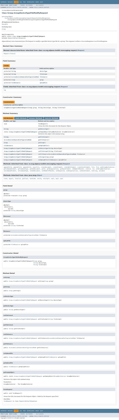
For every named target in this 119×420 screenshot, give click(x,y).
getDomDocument (35, 169)
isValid (88, 169)
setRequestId (60, 171)
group (42, 80)
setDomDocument (35, 171)
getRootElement (65, 169)
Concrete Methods (51, 118)
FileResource (15, 82)
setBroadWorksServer (103, 169)
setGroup (41, 157)
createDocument (46, 167)
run (93, 169)
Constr (19, 7)
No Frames (29, 5)
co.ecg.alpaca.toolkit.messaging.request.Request (21, 18)
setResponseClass (72, 171)
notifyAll (46, 178)
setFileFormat (43, 151)
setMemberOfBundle (48, 171)
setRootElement (84, 171)
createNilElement (70, 167)
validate (102, 171)
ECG (12, 418)
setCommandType (23, 171)
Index (37, 2)
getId (43, 169)
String (13, 71)
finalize (18, 178)
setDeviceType (43, 148)
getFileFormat (43, 137)
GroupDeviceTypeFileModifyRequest (16, 107)
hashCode (33, 178)
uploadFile (43, 82)
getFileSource (43, 140)
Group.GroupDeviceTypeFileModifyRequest (23, 132)
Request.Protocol (10, 53)
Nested (9, 7)
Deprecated (30, 2)
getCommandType (23, 169)
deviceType (43, 71)
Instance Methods (35, 118)
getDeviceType (43, 129)
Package (10, 2)
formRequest (42, 124)
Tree (24, 2)
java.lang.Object (7, 16)
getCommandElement (10, 169)
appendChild (8, 167)
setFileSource (43, 154)
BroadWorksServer (55, 132)
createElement (57, 167)
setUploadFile (43, 160)
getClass (25, 178)
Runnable (5, 24)
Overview (4, 2)
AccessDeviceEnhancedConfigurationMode (25, 77)
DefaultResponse (43, 18)
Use (21, 2)
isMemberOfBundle (78, 169)
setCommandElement (10, 171)
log (5, 90)
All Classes (40, 5)
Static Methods (21, 118)
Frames (22, 5)
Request (10, 38)
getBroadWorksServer (107, 167)
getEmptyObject (43, 132)
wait (52, 178)
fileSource (43, 77)
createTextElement (83, 167)
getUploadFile (43, 145)
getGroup (41, 142)
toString (94, 171)
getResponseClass (53, 169)
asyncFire (36, 167)
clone (5, 178)
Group (4, 29)
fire (92, 167)
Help (41, 2)
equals (11, 178)
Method (24, 7)
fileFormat (43, 74)
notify (39, 178)
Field (14, 7)
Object (39, 175)
